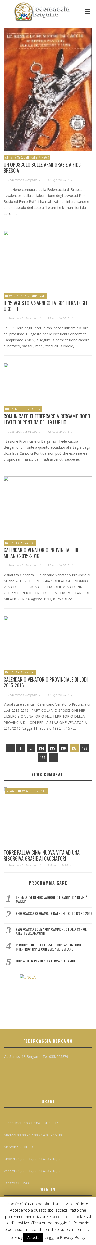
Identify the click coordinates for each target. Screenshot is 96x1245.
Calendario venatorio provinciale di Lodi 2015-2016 (46, 682)
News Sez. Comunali (31, 296)
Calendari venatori (19, 543)
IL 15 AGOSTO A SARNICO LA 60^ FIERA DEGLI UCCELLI (45, 306)
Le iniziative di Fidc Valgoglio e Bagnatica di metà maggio (51, 899)
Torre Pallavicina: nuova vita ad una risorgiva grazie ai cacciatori (42, 855)
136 (63, 748)
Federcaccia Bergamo (23, 180)
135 (52, 748)
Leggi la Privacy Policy (65, 1237)
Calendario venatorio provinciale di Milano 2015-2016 (41, 553)
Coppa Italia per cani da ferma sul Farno (45, 960)
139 (42, 757)
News (45, 157)
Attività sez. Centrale (21, 157)
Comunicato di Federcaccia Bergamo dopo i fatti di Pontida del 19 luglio (47, 419)
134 (41, 748)
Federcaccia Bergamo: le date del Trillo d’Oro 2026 (54, 913)
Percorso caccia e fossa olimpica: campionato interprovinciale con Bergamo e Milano (50, 947)
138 (84, 748)
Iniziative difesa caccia (22, 409)
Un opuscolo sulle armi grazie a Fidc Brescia (42, 167)
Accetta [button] (33, 1237)
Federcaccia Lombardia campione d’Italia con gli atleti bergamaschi (51, 931)
